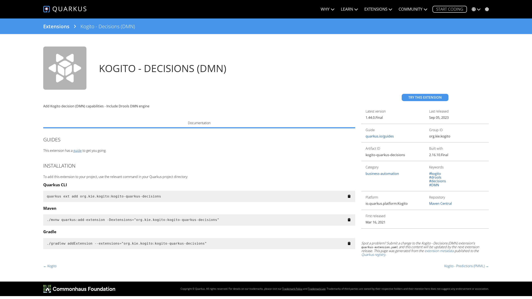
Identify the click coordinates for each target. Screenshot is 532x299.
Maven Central (440, 203)
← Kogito (50, 266)
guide (77, 150)
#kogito (435, 173)
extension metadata (439, 251)
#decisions (437, 181)
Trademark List (316, 288)
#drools (435, 177)
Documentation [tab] (199, 123)
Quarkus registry (373, 254)
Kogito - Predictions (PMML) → (466, 266)
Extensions (56, 26)
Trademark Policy (292, 288)
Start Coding (449, 9)
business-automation (382, 173)
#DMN (434, 185)
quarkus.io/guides (380, 136)
